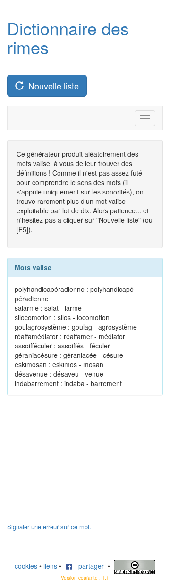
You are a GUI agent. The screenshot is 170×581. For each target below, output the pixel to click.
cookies (26, 566)
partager (88, 566)
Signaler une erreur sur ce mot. (49, 526)
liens (50, 566)
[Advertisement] (78, 464)
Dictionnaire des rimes (68, 37)
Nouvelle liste (51, 86)
